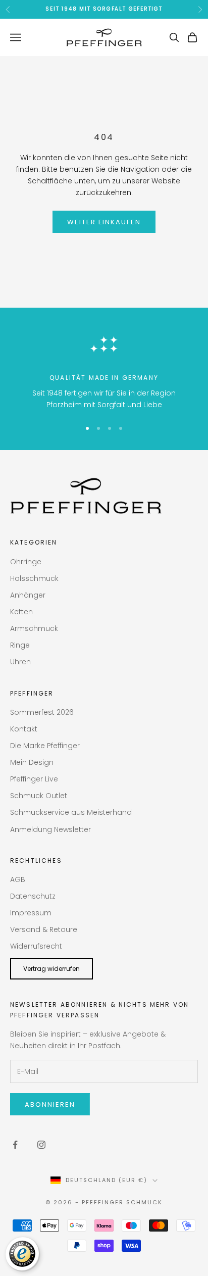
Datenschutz (33, 896)
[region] (104, 369)
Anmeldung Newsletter (50, 829)
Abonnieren (50, 1104)
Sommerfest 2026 (42, 712)
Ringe (20, 645)
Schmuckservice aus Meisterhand (71, 812)
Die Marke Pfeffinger (45, 746)
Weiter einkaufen (104, 222)
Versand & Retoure (43, 929)
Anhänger (27, 595)
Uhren (20, 662)
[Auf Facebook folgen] (15, 1145)
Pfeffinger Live (34, 779)
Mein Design (32, 762)
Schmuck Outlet (38, 796)
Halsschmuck (34, 578)
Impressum (30, 913)
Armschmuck (34, 628)
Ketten (21, 612)
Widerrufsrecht (36, 946)
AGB (17, 879)
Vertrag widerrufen (51, 968)
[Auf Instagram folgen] (41, 1145)
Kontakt (23, 729)
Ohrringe (25, 562)
